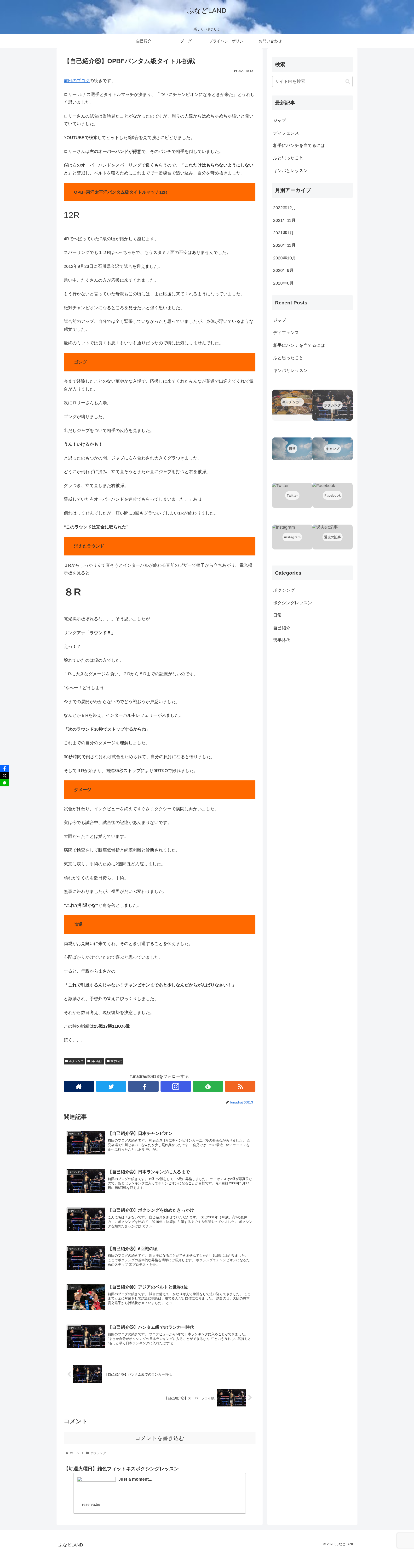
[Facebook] (4, 768)
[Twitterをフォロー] (111, 1086)
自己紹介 (97, 1061)
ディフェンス (286, 133)
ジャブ (279, 120)
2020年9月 (283, 270)
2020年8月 (283, 283)
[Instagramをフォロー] (176, 1086)
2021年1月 (283, 232)
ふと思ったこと (288, 158)
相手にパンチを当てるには (299, 145)
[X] (4, 775)
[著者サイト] (79, 1086)
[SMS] (4, 782)
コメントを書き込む (159, 1438)
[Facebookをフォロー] (143, 1086)
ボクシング (76, 1061)
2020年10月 (284, 258)
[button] (348, 81)
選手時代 (116, 1061)
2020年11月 (284, 245)
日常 (277, 615)
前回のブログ (77, 80)
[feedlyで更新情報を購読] (208, 1086)
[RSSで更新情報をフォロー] (240, 1086)
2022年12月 (284, 207)
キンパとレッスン (290, 170)
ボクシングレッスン (292, 602)
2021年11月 (284, 220)
